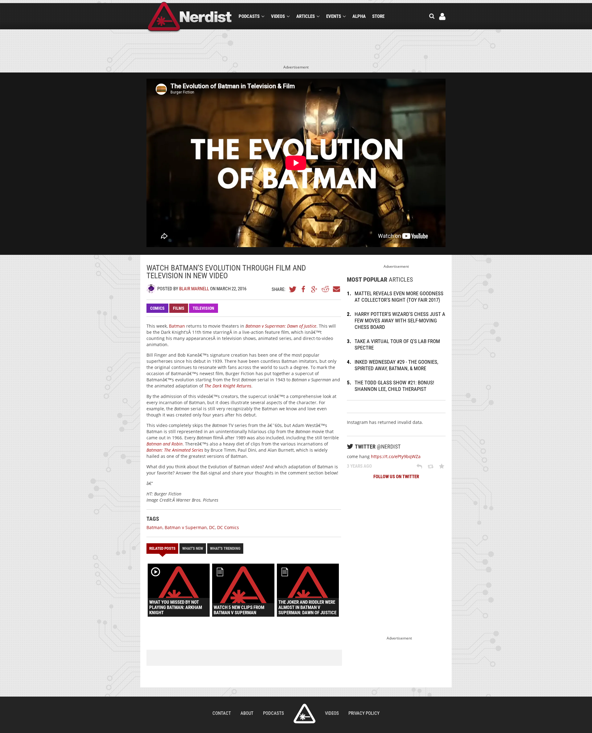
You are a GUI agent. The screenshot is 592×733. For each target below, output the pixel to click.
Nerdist (189, 17)
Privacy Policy (364, 713)
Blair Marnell (194, 289)
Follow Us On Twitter (396, 476)
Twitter (293, 289)
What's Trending (225, 548)
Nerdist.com (304, 713)
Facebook (304, 289)
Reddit (325, 289)
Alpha (359, 16)
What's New (192, 548)
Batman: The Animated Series (174, 450)
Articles (305, 16)
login (442, 16)
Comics (157, 308)
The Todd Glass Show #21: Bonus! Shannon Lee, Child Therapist (394, 385)
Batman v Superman (186, 527)
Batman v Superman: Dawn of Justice (280, 326)
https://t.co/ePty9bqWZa (396, 456)
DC (212, 527)
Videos (278, 16)
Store (378, 16)
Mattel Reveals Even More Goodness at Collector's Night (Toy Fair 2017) (399, 296)
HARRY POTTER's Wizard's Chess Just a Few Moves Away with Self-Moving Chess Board (400, 320)
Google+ (314, 289)
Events (333, 16)
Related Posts (162, 548)
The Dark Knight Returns (227, 386)
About (246, 713)
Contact (221, 713)
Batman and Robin (164, 444)
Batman (177, 326)
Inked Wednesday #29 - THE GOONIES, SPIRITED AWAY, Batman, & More (396, 365)
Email (336, 289)
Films (178, 308)
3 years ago (359, 466)
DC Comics (228, 527)
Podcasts (249, 16)
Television (203, 308)
